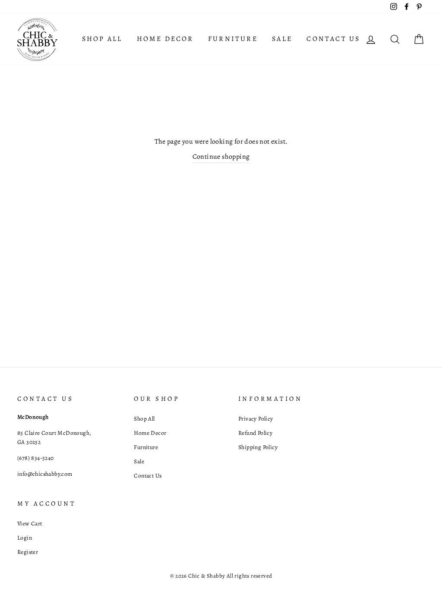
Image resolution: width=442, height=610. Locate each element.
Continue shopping (221, 156)
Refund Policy (255, 433)
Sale (282, 39)
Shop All (102, 39)
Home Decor (165, 39)
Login (24, 538)
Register (27, 552)
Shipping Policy (258, 447)
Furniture (233, 39)
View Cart (29, 523)
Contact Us (333, 39)
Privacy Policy (255, 419)
